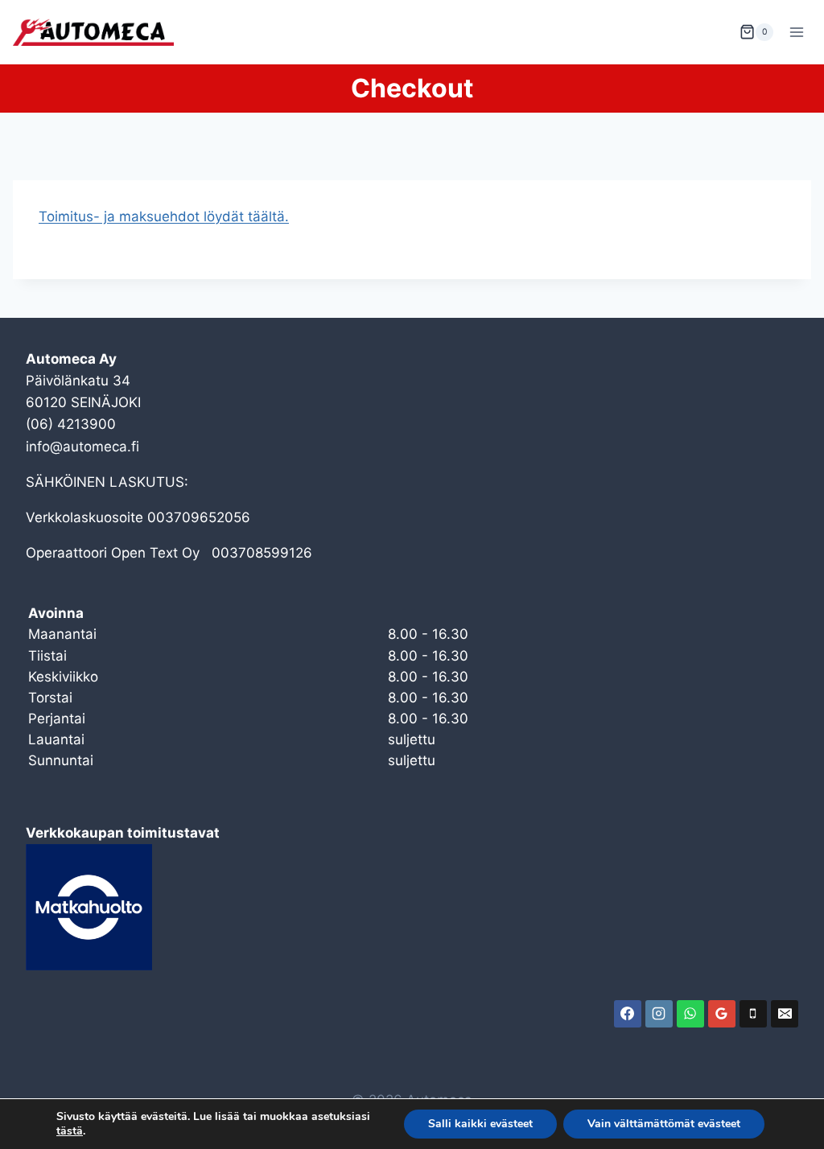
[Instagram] (659, 1014)
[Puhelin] (753, 1014)
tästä (69, 1131)
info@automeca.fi (82, 447)
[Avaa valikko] (796, 31)
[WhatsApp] (690, 1014)
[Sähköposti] (784, 1014)
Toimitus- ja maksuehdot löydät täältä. (164, 216)
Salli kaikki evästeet (480, 1123)
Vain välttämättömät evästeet (663, 1123)
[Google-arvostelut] (721, 1014)
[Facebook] (627, 1014)
